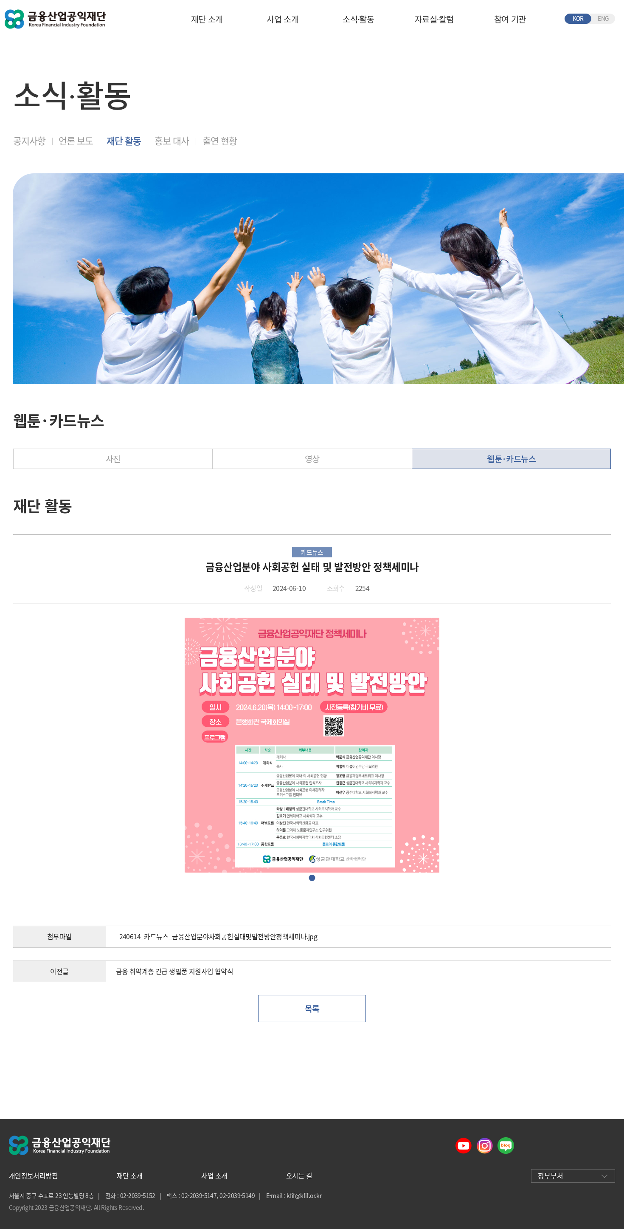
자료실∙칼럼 (434, 19)
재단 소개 (207, 19)
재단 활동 (124, 140)
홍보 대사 (172, 140)
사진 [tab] (113, 458)
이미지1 (312, 878)
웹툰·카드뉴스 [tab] (511, 458)
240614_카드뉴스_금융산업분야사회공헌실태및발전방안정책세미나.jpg (218, 936)
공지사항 (29, 140)
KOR (578, 18)
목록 (312, 1008)
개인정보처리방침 (33, 1176)
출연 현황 (219, 140)
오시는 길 (299, 1176)
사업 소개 (282, 19)
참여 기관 (510, 19)
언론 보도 (76, 140)
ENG (603, 18)
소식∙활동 (358, 19)
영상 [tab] (312, 458)
